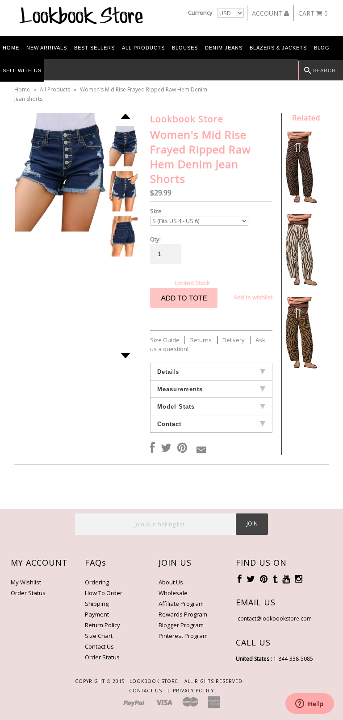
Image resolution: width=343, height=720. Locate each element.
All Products (143, 47)
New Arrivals (46, 47)
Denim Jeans (224, 47)
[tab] (211, 372)
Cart (313, 13)
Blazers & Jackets (278, 47)
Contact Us (99, 646)
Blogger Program (181, 625)
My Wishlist (26, 582)
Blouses (185, 47)
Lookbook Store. (155, 681)
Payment (97, 614)
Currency (200, 12)
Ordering (97, 582)
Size (156, 211)
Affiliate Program (181, 604)
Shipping (97, 604)
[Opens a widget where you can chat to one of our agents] (309, 704)
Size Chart (99, 636)
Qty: (155, 239)
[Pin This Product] (182, 448)
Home (11, 47)
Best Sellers (94, 47)
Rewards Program (183, 614)
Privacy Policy (193, 690)
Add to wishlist (253, 297)
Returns (201, 340)
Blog (322, 47)
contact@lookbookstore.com (275, 618)
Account (268, 13)
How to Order (103, 593)
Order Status (28, 593)
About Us (171, 582)
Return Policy (102, 625)
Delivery (233, 340)
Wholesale (173, 593)
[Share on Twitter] (166, 448)
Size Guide (165, 340)
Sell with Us (22, 70)
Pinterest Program (183, 636)
